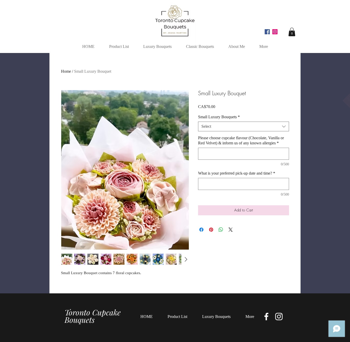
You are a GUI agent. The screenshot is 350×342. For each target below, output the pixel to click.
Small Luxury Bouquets (219, 117)
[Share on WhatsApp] (221, 230)
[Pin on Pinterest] (211, 230)
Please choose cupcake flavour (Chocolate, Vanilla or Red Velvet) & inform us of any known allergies (241, 140)
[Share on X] (231, 230)
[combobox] (243, 126)
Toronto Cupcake (93, 312)
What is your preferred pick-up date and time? (236, 173)
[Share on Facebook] (201, 230)
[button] (291, 32)
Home (66, 71)
